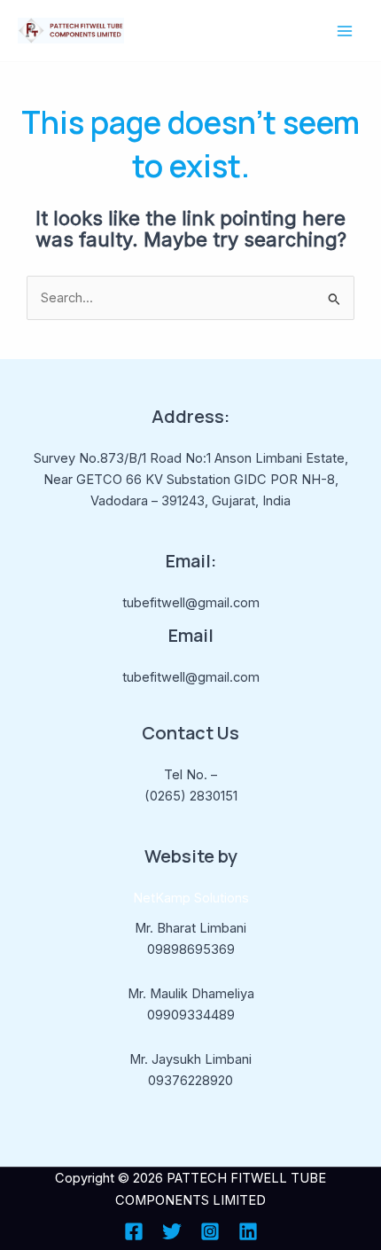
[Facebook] (134, 1231)
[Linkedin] (248, 1231)
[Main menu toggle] (344, 31)
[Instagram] (210, 1231)
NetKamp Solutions (191, 898)
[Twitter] (172, 1231)
